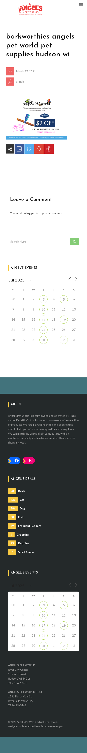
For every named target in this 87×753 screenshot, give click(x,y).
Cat (17, 499)
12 (64, 309)
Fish (17, 517)
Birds (18, 491)
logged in (32, 213)
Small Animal (22, 552)
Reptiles (20, 543)
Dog (18, 508)
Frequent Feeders (26, 525)
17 (43, 319)
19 (64, 319)
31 (43, 340)
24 (43, 330)
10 (43, 309)
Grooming (20, 534)
